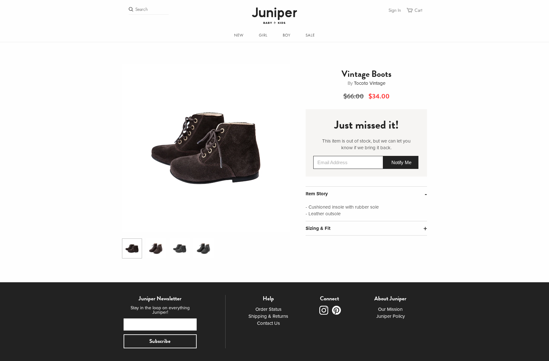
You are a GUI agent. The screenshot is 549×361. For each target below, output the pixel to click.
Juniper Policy (390, 316)
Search (141, 9)
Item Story (317, 194)
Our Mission (390, 309)
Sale (310, 35)
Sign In (395, 10)
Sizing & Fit (318, 228)
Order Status (268, 309)
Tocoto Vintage (369, 83)
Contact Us (268, 323)
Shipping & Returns (268, 316)
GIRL (263, 35)
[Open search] (131, 9)
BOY (286, 35)
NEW (239, 35)
